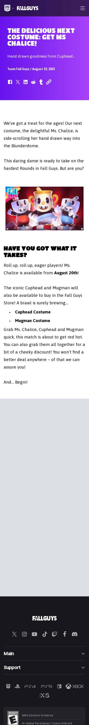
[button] (10, 84)
